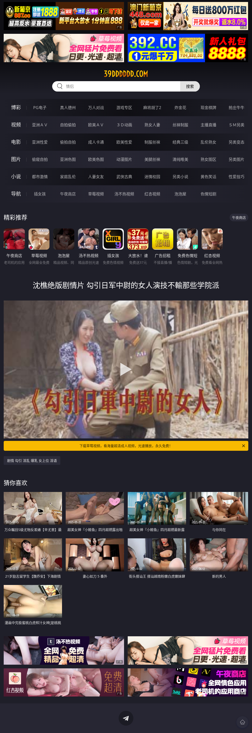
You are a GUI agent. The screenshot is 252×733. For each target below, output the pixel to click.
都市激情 (40, 176)
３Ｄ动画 (124, 125)
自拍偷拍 (68, 125)
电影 (16, 142)
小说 (16, 176)
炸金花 (180, 107)
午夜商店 (68, 194)
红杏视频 (152, 194)
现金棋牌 (208, 107)
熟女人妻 (152, 125)
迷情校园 (152, 176)
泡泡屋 (180, 194)
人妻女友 (96, 176)
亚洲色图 (68, 159)
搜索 (190, 86)
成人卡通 (96, 142)
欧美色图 (96, 159)
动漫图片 (124, 159)
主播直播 (208, 125)
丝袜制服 (180, 125)
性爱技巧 (236, 176)
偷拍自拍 (68, 142)
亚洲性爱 (40, 142)
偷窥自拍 (40, 159)
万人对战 (96, 107)
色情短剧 (208, 194)
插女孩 (40, 194)
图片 (16, 159)
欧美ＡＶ (96, 125)
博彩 (16, 107)
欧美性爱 (124, 142)
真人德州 (68, 107)
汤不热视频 (124, 194)
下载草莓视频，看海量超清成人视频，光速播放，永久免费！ (126, 445)
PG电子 (40, 107)
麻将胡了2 (152, 107)
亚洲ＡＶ (40, 125)
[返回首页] (242, 722)
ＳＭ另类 (236, 125)
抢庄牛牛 (236, 107)
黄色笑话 (208, 176)
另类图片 (236, 159)
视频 (16, 124)
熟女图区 (208, 159)
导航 (16, 193)
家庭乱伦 (68, 176)
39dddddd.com (126, 74)
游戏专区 (124, 107)
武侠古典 (124, 176)
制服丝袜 (152, 142)
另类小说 (180, 176)
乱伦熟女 (208, 142)
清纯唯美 (180, 159)
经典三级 (180, 142)
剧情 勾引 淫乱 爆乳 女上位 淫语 (32, 460)
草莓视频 (96, 194)
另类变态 (236, 142)
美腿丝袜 (152, 159)
